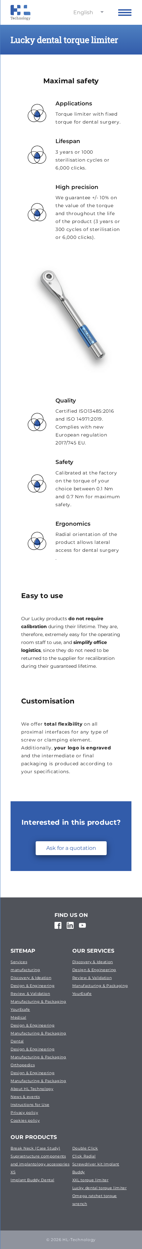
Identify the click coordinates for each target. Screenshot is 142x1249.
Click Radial (84, 1156)
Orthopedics (23, 1065)
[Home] (20, 12)
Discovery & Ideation (31, 977)
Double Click (85, 1148)
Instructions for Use (30, 1104)
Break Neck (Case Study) (35, 1148)
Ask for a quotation (71, 848)
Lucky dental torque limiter (99, 1188)
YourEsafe (20, 1009)
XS (13, 1172)
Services (19, 962)
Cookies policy (25, 1120)
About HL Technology (32, 1088)
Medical (18, 1017)
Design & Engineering (32, 985)
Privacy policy (24, 1112)
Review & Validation (30, 993)
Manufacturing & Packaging (38, 1001)
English (83, 12)
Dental (17, 1041)
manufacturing (25, 969)
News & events (25, 1096)
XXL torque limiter (90, 1180)
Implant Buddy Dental (32, 1180)
